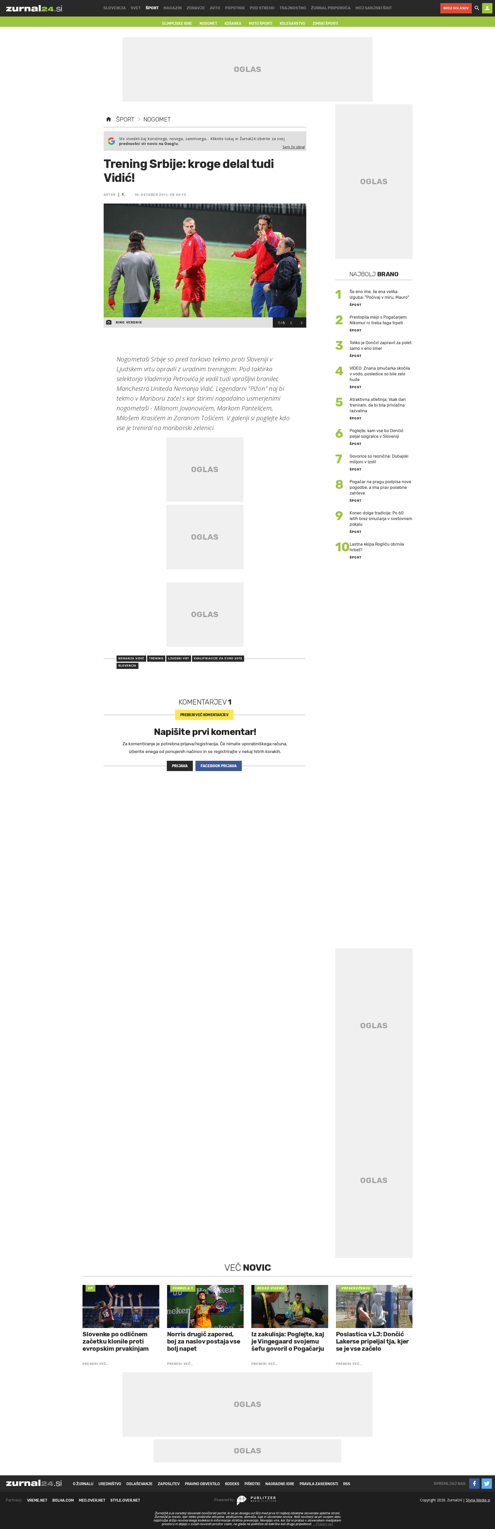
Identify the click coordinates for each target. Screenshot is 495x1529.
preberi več (204, 715)
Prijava (180, 766)
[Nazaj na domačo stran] (108, 119)
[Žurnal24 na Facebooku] (474, 1483)
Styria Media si (478, 1500)
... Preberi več (323, 1524)
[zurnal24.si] (34, 8)
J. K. (122, 194)
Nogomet (157, 119)
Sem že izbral (294, 146)
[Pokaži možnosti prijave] (487, 8)
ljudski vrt (178, 658)
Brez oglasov (456, 8)
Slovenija (127, 665)
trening (156, 658)
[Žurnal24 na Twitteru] (487, 1483)
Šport (125, 119)
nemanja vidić (131, 658)
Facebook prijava (219, 766)
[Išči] (477, 8)
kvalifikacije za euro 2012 (218, 658)
